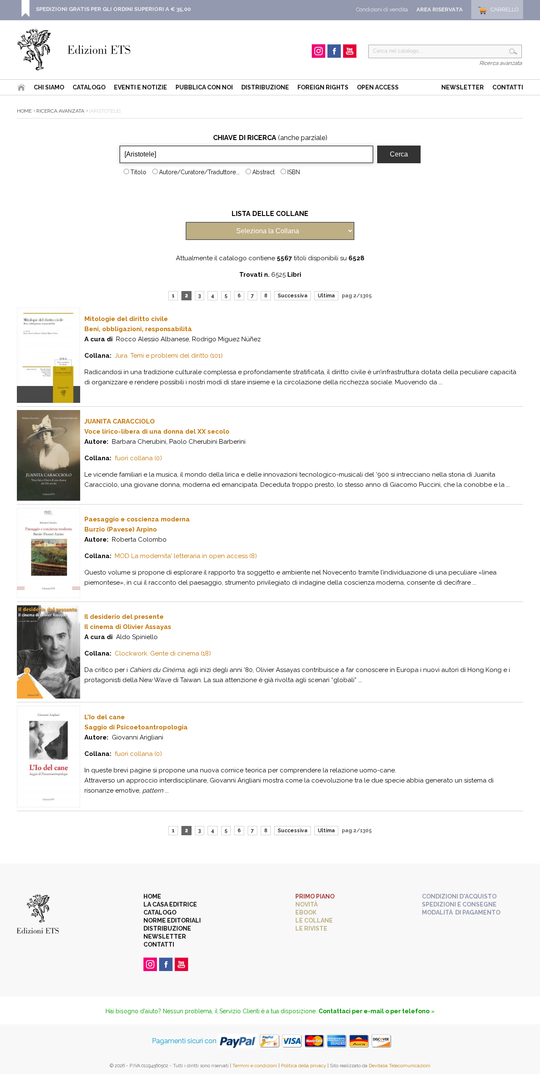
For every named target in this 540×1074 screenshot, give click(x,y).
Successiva (293, 296)
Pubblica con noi (204, 87)
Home (24, 111)
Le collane (314, 920)
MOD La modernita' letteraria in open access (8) (186, 556)
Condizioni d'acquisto (459, 896)
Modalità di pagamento (461, 912)
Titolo (138, 172)
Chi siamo (49, 87)
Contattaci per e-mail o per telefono (374, 1011)
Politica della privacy (303, 1066)
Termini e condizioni (254, 1066)
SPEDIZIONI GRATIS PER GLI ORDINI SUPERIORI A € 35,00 (113, 9)
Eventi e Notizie (140, 87)
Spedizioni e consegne (459, 904)
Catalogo (89, 87)
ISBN (293, 172)
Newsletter (462, 87)
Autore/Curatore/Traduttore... (199, 172)
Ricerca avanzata (500, 63)
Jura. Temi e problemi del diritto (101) (169, 355)
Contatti (507, 87)
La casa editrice (170, 904)
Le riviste (311, 928)
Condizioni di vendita (382, 9)
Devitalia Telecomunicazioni (399, 1066)
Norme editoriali (172, 920)
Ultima (326, 296)
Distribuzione (265, 87)
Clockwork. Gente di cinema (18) (163, 653)
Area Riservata (439, 9)
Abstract (263, 172)
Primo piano (315, 896)
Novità (306, 904)
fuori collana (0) (138, 458)
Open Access (378, 87)
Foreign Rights (322, 87)
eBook (305, 912)
